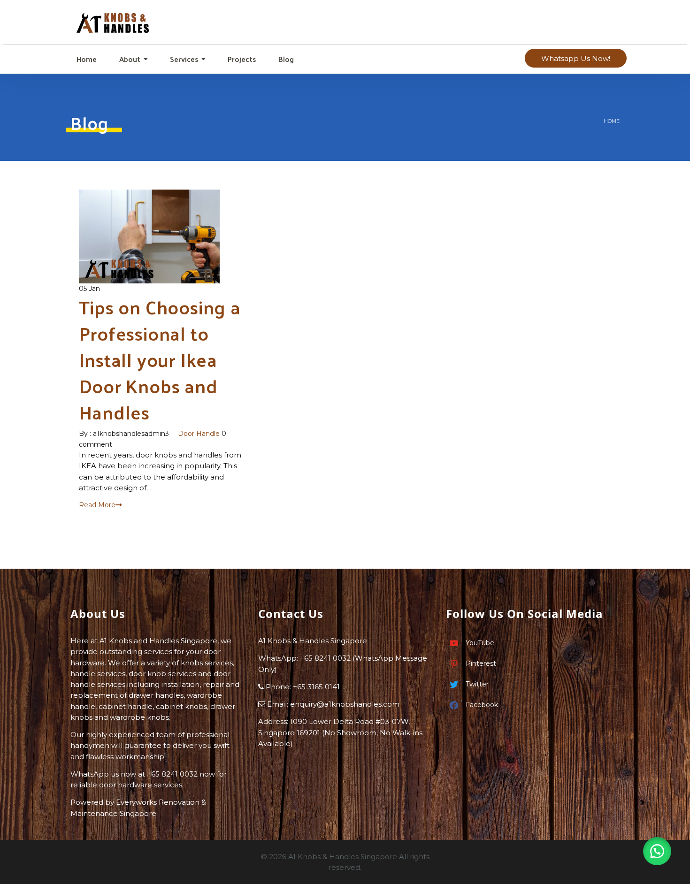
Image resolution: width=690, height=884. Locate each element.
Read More (97, 505)
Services (183, 59)
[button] (657, 851)
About (128, 59)
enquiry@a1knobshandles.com (344, 704)
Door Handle (199, 433)
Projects (241, 59)
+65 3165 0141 (316, 686)
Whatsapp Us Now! (575, 58)
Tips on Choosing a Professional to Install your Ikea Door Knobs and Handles (160, 359)
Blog (285, 59)
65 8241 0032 (327, 658)
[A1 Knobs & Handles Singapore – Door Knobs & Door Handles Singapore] (113, 19)
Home (86, 59)
